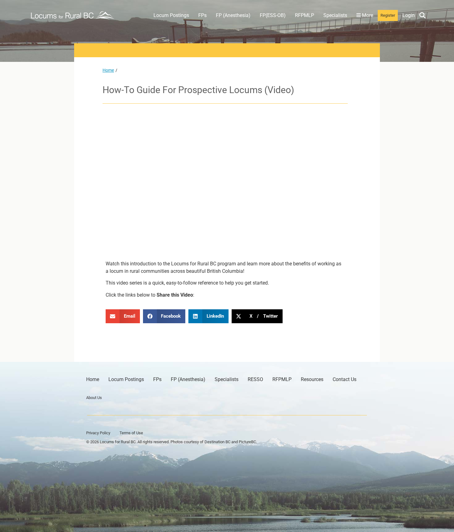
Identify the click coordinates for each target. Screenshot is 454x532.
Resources (312, 379)
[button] (123, 316)
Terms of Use (131, 433)
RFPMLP (304, 15)
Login (408, 15)
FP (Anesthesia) (233, 15)
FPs (202, 15)
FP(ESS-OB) (273, 15)
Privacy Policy (98, 433)
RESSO (255, 379)
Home (108, 70)
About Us (94, 397)
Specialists (335, 15)
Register (387, 15)
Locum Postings (171, 15)
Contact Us (344, 379)
